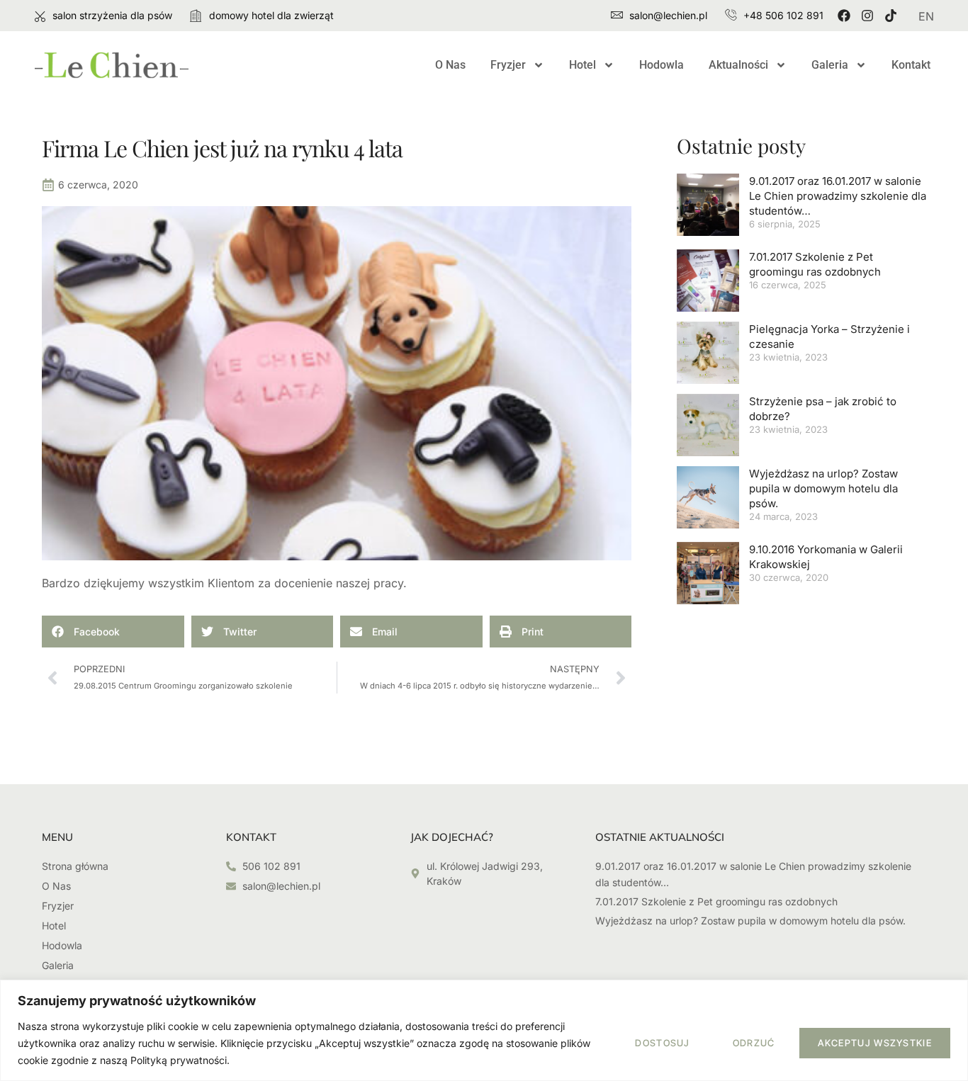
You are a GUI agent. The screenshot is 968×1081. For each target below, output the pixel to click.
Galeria (829, 65)
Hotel (582, 65)
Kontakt (910, 65)
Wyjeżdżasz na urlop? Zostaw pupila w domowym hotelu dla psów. (823, 488)
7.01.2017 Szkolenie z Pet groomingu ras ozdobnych (716, 901)
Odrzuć (754, 1042)
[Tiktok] (890, 15)
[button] (113, 631)
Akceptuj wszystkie (875, 1042)
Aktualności (738, 65)
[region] (484, 1030)
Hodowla (661, 65)
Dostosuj (662, 1042)
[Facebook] (844, 15)
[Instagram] (867, 15)
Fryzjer (508, 65)
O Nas (450, 65)
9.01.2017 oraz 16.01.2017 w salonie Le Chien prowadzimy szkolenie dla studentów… (837, 195)
